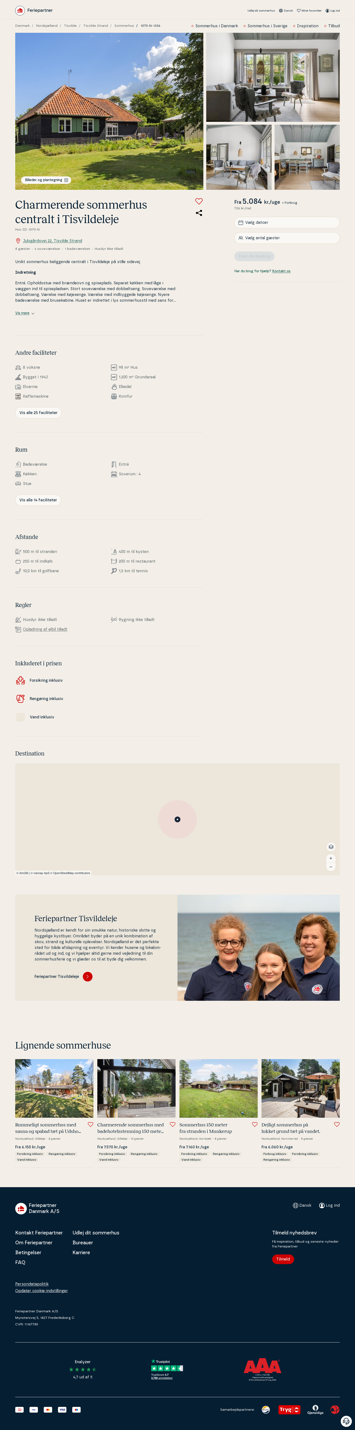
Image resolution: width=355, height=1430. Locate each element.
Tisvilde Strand (95, 25)
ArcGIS (23, 873)
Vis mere (22, 313)
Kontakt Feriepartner (39, 1233)
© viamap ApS (40, 873)
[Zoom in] (331, 858)
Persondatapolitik (32, 1284)
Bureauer (82, 1242)
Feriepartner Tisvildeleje (57, 977)
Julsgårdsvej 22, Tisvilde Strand (52, 241)
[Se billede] (109, 111)
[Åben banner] (346, 1421)
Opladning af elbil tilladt (45, 629)
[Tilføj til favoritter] (199, 201)
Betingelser (28, 1252)
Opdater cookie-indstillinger (41, 1291)
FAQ (20, 1262)
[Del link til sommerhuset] (199, 213)
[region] (177, 819)
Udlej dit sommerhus (261, 10)
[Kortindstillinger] (331, 847)
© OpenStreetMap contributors (70, 873)
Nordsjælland (46, 25)
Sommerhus (124, 25)
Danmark (22, 25)
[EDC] (265, 1410)
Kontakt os (281, 271)
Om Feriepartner (33, 1242)
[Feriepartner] (34, 10)
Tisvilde (70, 25)
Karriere (81, 1252)
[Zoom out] (331, 867)
